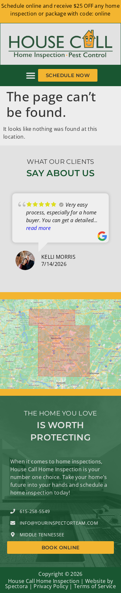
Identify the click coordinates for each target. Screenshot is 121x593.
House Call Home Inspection (43, 581)
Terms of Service (95, 586)
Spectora (16, 586)
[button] (31, 75)
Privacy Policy (51, 586)
